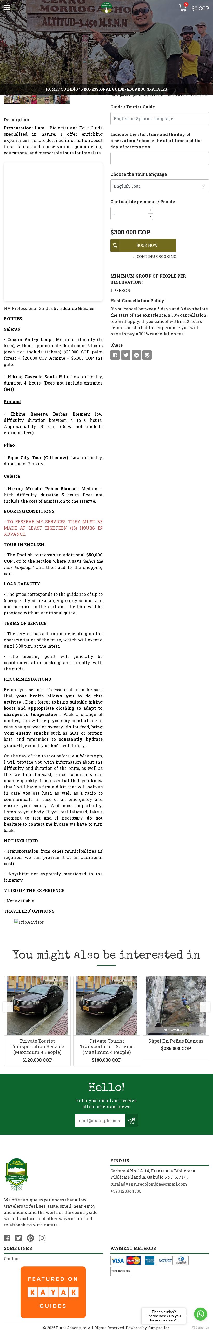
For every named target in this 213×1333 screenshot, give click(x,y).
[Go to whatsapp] (200, 1314)
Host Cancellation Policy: (137, 300)
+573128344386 (125, 1191)
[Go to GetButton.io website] (200, 1327)
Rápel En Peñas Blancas (175, 1041)
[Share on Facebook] (115, 355)
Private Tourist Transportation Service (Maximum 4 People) (37, 1046)
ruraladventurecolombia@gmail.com (148, 1184)
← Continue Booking (154, 256)
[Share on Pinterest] (147, 355)
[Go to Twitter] (20, 1237)
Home (52, 89)
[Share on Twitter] (125, 355)
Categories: (120, 94)
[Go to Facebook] (9, 1237)
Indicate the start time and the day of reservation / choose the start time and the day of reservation (156, 140)
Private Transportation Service (178, 94)
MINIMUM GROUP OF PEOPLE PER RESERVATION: (148, 279)
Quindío (69, 89)
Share (116, 345)
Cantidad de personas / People (142, 201)
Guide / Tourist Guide (132, 107)
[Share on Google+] (136, 355)
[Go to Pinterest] (32, 1237)
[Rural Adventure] (106, 8)
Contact (12, 1258)
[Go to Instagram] (44, 1237)
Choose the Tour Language (138, 174)
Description (16, 119)
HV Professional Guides (28, 308)
